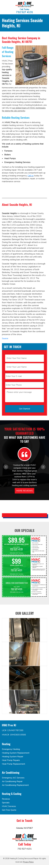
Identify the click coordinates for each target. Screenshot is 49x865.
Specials (6, 802)
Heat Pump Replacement (13, 763)
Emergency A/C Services (13, 777)
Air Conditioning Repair (12, 781)
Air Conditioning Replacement (15, 785)
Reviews (6, 798)
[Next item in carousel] (43, 467)
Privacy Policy (28, 862)
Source (5, 338)
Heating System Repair (12, 756)
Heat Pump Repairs (11, 760)
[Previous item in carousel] (6, 467)
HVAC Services (9, 806)
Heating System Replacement (15, 752)
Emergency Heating (11, 749)
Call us (31, 175)
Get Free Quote (9, 810)
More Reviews (24, 490)
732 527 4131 (24, 12)
